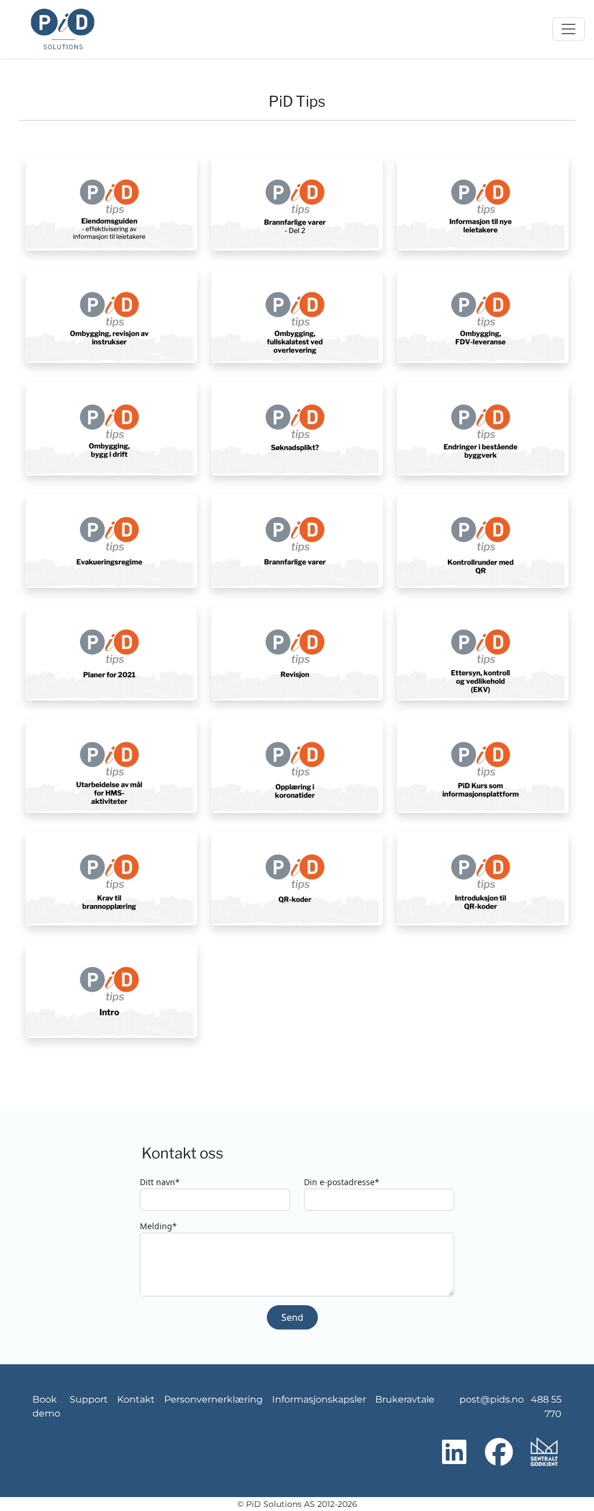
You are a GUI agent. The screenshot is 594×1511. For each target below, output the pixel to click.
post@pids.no (491, 1399)
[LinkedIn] (454, 1452)
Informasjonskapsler (319, 1399)
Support (89, 1399)
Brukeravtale (404, 1399)
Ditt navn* (160, 1181)
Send (292, 1317)
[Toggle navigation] (568, 29)
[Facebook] (499, 1452)
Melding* (158, 1226)
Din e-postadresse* (341, 1181)
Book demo (46, 1406)
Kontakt (136, 1399)
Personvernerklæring (213, 1399)
